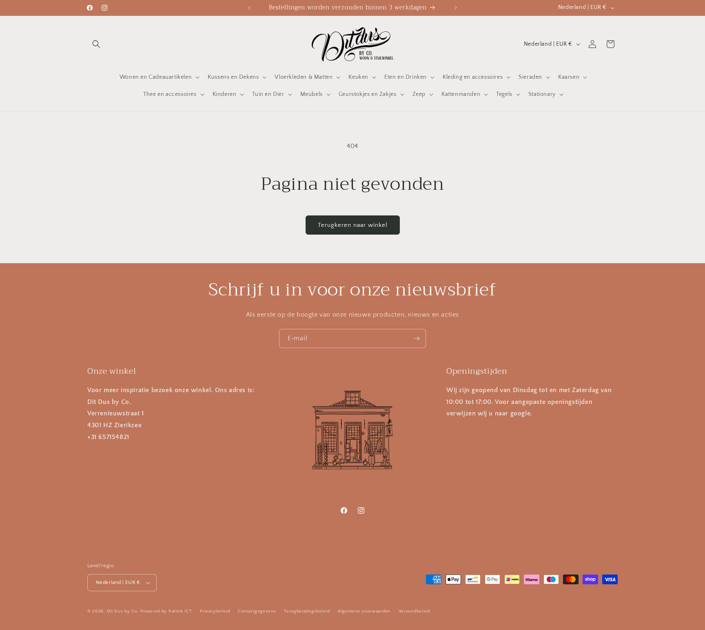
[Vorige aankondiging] (249, 8)
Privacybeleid (215, 610)
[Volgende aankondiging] (456, 8)
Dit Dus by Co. (123, 611)
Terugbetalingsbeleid (307, 610)
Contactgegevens (257, 610)
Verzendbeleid (414, 610)
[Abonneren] (417, 338)
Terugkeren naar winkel (353, 225)
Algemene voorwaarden (364, 610)
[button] (96, 44)
